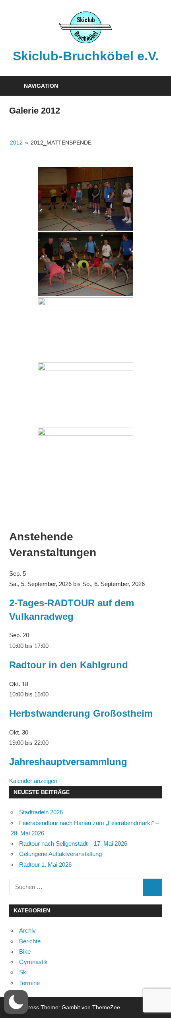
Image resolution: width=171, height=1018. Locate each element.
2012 (16, 142)
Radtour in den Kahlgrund (68, 664)
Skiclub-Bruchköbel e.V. (86, 56)
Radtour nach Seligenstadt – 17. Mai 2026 (73, 843)
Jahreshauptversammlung (68, 761)
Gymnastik (33, 961)
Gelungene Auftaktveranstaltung (60, 853)
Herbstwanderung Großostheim (81, 713)
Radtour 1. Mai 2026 (45, 864)
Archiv (27, 930)
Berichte (30, 941)
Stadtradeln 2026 (41, 812)
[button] (16, 1002)
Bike (25, 951)
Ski (23, 972)
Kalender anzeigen (33, 780)
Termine (29, 982)
